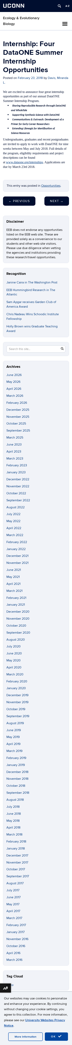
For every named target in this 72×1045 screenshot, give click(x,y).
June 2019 (13, 730)
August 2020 (15, 640)
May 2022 (13, 521)
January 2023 (16, 472)
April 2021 (13, 584)
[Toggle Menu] (64, 24)
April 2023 (13, 452)
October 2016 (15, 946)
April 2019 (13, 744)
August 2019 (15, 723)
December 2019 (17, 695)
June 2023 (14, 445)
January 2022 (16, 549)
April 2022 (13, 528)
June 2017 (13, 897)
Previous (19, 201)
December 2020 (17, 612)
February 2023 (16, 465)
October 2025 (16, 424)
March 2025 (14, 438)
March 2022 (14, 535)
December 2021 (17, 556)
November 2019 (17, 702)
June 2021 (13, 570)
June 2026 (14, 375)
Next (56, 201)
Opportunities (50, 186)
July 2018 (13, 807)
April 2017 (13, 911)
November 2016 (17, 939)
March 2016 (14, 960)
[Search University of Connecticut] (59, 6)
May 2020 (13, 660)
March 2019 (14, 751)
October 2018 (15, 786)
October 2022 (16, 493)
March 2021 (14, 591)
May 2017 (12, 904)
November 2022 (17, 486)
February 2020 (16, 681)
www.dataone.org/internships (24, 162)
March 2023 (14, 459)
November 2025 (17, 417)
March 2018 (14, 835)
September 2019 (17, 716)
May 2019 (13, 737)
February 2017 (16, 925)
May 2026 (13, 382)
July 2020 (13, 646)
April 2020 (13, 667)
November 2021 (17, 563)
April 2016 (13, 953)
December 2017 (17, 856)
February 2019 (16, 758)
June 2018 (13, 814)
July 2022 (13, 514)
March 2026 (14, 396)
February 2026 (16, 403)
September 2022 (18, 500)
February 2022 (16, 542)
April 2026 (13, 389)
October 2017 (15, 869)
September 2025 (18, 431)
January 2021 (15, 605)
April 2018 (13, 828)
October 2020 (16, 626)
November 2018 (17, 779)
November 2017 (17, 863)
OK (54, 1036)
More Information (25, 1036)
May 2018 (13, 821)
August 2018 (15, 800)
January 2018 (15, 849)
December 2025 (17, 410)
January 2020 (16, 688)
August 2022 (15, 507)
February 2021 (16, 598)
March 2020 (14, 674)
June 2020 (14, 653)
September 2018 (17, 793)
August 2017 (15, 883)
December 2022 (17, 479)
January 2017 (15, 932)
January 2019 (15, 765)
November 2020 (17, 619)
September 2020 (18, 633)
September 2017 (17, 876)
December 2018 (17, 772)
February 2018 (16, 842)
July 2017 (12, 890)
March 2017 (14, 918)
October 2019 (15, 709)
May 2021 (13, 577)
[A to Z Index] (67, 6)
